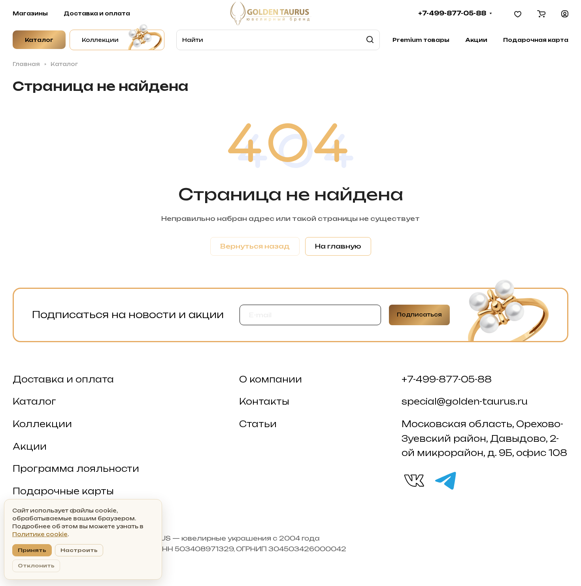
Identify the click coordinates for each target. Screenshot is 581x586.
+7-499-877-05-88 (452, 13)
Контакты (264, 401)
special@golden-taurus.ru (465, 401)
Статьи (258, 424)
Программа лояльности (76, 469)
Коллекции (42, 424)
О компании (270, 379)
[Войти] (564, 13)
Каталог (34, 401)
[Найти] (370, 40)
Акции (30, 446)
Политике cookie (40, 534)
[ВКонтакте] (413, 480)
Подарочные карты (63, 491)
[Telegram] (445, 480)
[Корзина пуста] (541, 13)
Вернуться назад (255, 246)
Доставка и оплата (63, 379)
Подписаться (419, 314)
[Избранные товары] (517, 13)
